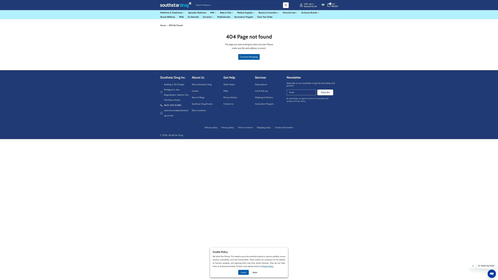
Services (260, 77)
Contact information (284, 127)
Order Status (229, 84)
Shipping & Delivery (264, 97)
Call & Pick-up (261, 91)
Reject (255, 272)
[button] (332, 5)
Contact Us (228, 104)
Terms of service (245, 127)
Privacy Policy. (300, 101)
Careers (195, 91)
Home (163, 25)
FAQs (225, 91)
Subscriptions (261, 84)
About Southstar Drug (202, 84)
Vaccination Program (264, 104)
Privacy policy (227, 127)
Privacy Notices (230, 97)
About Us (198, 77)
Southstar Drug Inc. (173, 77)
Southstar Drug (176, 135)
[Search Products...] (286, 5)
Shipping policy (264, 127)
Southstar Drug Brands (202, 104)
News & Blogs (198, 97)
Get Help (229, 77)
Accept (243, 272)
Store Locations (199, 110)
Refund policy (211, 127)
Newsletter (294, 77)
